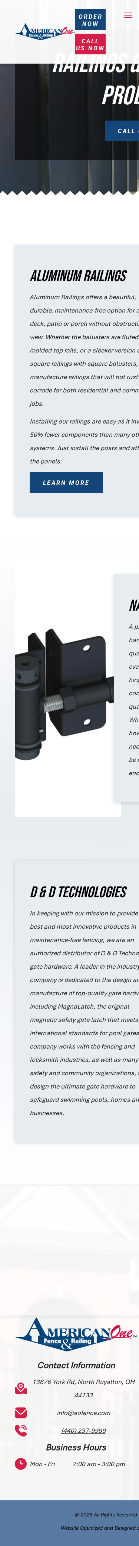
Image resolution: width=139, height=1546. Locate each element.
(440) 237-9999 (83, 1431)
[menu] (127, 15)
